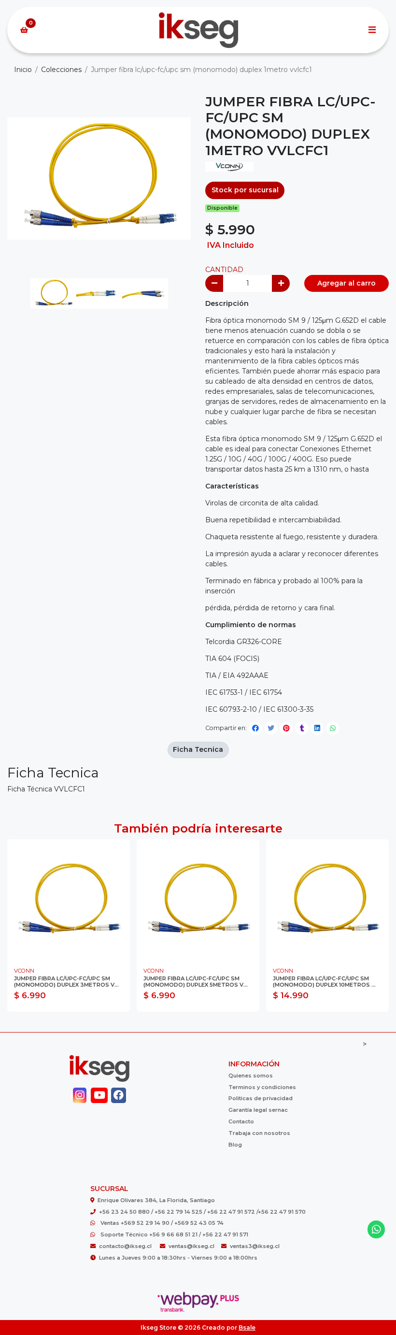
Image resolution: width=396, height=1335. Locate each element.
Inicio (23, 69)
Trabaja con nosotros (259, 1133)
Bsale (247, 1327)
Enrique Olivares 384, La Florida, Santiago (156, 1200)
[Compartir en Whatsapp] (332, 728)
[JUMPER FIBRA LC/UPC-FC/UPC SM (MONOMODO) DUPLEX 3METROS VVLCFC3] (68, 900)
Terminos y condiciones (262, 1087)
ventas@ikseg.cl (191, 1246)
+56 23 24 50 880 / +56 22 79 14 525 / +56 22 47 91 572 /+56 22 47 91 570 (202, 1211)
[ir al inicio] (99, 1068)
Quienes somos (250, 1075)
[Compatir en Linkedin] (317, 728)
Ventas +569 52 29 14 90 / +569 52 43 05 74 (162, 1223)
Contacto (241, 1121)
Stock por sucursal (245, 190)
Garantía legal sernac (258, 1109)
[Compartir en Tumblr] (302, 728)
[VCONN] (229, 169)
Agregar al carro (346, 283)
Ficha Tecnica (198, 749)
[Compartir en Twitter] (271, 728)
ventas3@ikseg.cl (255, 1246)
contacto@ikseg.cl (126, 1246)
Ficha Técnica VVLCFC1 (46, 789)
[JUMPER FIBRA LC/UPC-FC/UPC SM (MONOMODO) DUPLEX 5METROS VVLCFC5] (198, 900)
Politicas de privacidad (260, 1098)
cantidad (224, 269)
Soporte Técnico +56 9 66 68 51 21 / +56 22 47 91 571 (174, 1234)
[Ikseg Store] (198, 30)
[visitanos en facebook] (118, 1096)
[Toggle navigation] (372, 30)
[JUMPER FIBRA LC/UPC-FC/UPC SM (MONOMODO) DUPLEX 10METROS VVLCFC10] (327, 900)
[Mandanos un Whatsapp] (376, 1229)
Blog (235, 1144)
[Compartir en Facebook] (255, 728)
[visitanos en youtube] (99, 1096)
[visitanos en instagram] (80, 1096)
